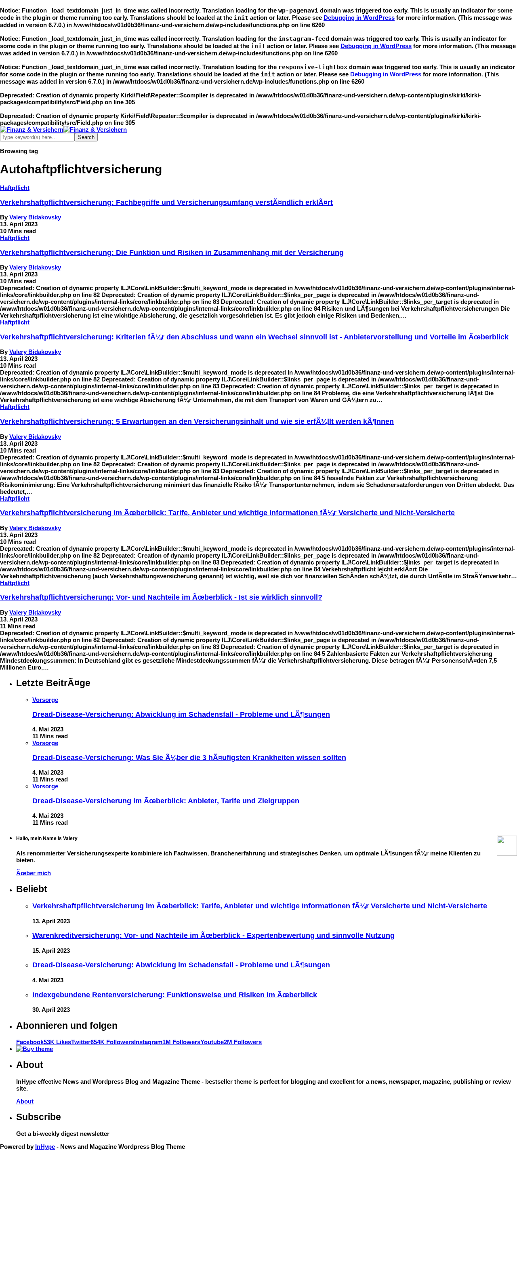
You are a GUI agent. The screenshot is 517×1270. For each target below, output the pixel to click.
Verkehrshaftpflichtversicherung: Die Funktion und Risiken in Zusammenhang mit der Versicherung (172, 253)
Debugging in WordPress (359, 17)
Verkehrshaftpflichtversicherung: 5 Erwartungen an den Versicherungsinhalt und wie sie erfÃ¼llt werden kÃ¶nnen (197, 421)
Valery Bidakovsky (35, 217)
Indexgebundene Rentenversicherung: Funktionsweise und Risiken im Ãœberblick (174, 995)
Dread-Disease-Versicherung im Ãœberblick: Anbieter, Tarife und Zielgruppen (165, 801)
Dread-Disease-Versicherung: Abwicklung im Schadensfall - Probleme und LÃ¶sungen (181, 714)
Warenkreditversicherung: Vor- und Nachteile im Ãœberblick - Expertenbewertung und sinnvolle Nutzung (213, 935)
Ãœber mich (33, 873)
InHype (45, 1146)
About (25, 1101)
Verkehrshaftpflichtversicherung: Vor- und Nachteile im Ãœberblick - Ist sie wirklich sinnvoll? (161, 597)
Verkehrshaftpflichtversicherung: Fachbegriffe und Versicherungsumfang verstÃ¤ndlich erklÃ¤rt (166, 202)
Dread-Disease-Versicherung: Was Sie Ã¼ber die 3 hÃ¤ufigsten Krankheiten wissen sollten (189, 758)
